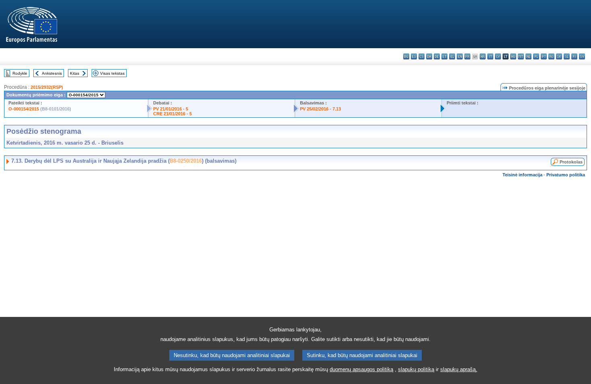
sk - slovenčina (559, 56)
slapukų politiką (416, 369)
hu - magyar (513, 56)
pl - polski (536, 56)
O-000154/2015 (23, 108)
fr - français (467, 56)
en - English (460, 56)
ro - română (551, 56)
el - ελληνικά (452, 56)
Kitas (74, 73)
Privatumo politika (565, 174)
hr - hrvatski (483, 56)
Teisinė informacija (522, 174)
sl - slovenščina (567, 56)
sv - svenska (582, 56)
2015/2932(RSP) (47, 87)
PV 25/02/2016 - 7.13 (320, 108)
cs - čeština (422, 56)
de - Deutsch (437, 56)
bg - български (406, 56)
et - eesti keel (444, 56)
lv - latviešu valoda (498, 56)
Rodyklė (19, 73)
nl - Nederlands (528, 56)
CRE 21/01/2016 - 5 (172, 113)
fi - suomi (574, 56)
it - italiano (490, 56)
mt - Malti (521, 56)
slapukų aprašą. (458, 369)
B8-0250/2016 (186, 161)
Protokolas (571, 161)
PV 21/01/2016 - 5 (170, 108)
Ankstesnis (52, 73)
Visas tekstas (112, 73)
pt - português (544, 56)
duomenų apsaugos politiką (361, 369)
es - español (414, 56)
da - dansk (429, 56)
